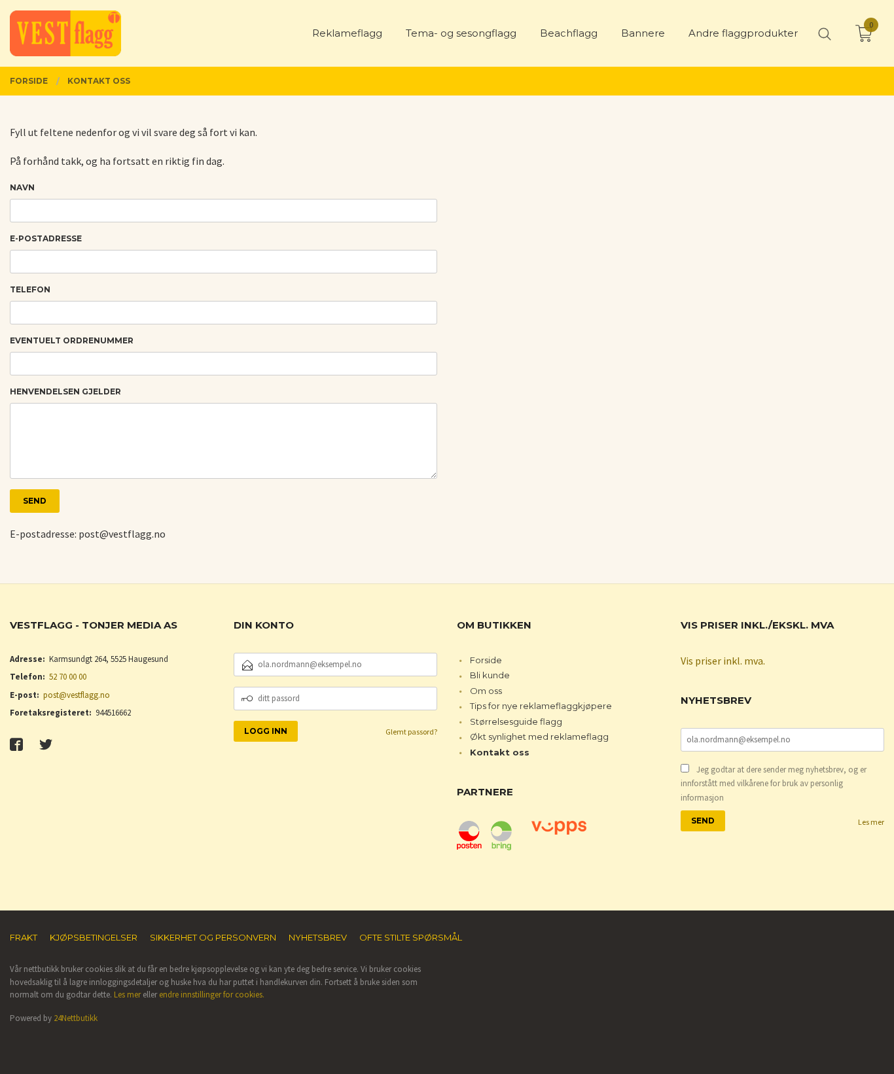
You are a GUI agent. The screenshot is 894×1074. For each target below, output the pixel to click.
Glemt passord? (411, 731)
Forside (486, 660)
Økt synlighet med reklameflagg (539, 736)
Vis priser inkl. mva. (723, 660)
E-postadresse (46, 238)
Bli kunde (490, 675)
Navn (22, 187)
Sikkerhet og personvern (213, 937)
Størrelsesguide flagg (516, 721)
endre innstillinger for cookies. (211, 994)
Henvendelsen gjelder (65, 391)
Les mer (871, 822)
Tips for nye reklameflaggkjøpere (541, 706)
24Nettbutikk (76, 1018)
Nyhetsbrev (318, 937)
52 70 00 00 (67, 676)
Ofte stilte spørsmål (410, 937)
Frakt (23, 937)
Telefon (30, 289)
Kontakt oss (499, 752)
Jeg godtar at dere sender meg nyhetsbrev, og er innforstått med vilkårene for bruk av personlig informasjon (774, 783)
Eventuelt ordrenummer (72, 340)
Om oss (486, 690)
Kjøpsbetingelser (93, 937)
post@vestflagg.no (76, 695)
